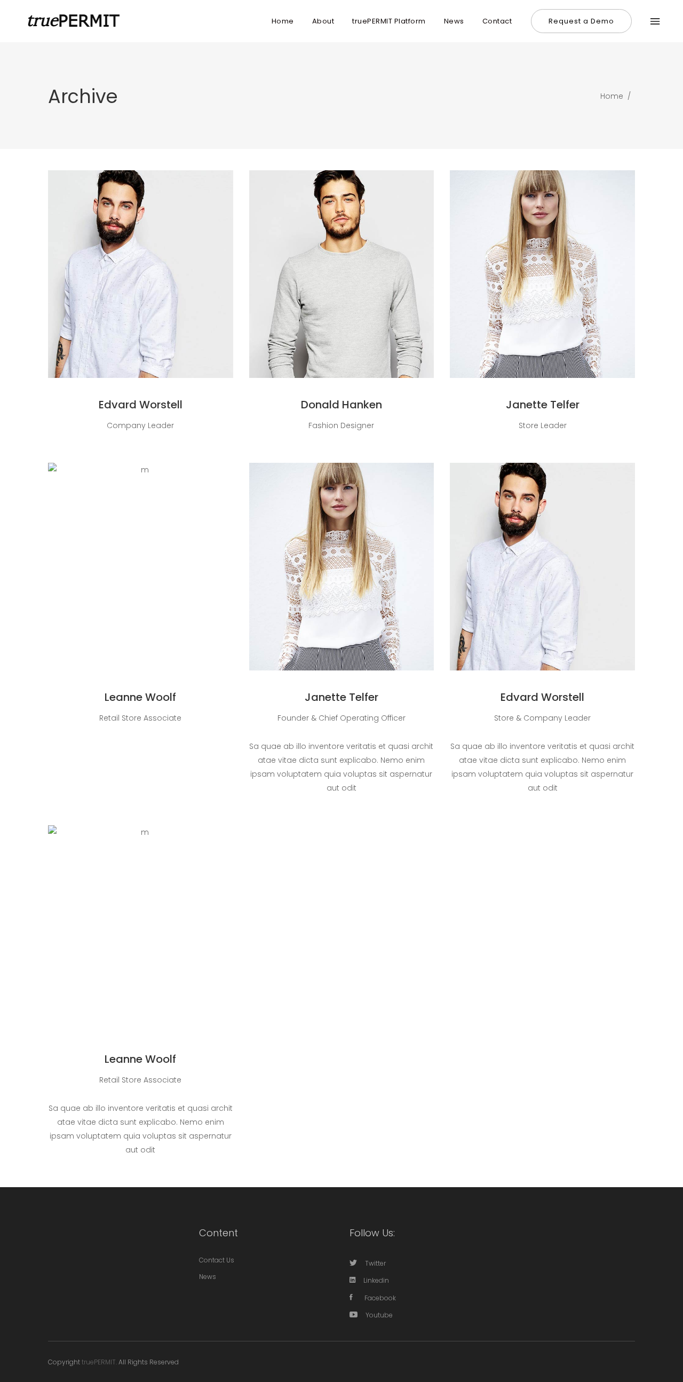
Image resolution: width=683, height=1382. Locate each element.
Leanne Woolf (140, 697)
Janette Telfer (542, 404)
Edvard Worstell (140, 404)
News (207, 1276)
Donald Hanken (341, 404)
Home (611, 96)
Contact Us (216, 1260)
